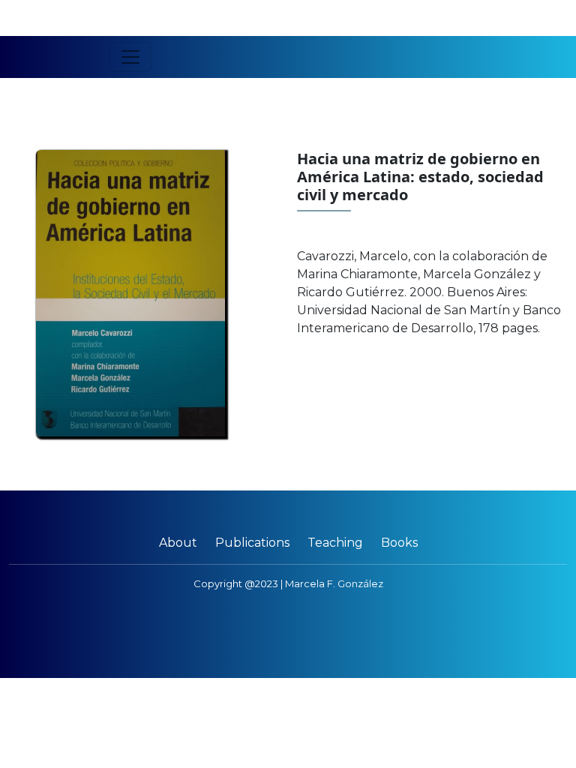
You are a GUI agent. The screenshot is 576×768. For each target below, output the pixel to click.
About (178, 543)
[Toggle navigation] (131, 57)
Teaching (335, 543)
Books (399, 543)
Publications (252, 543)
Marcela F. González (334, 584)
